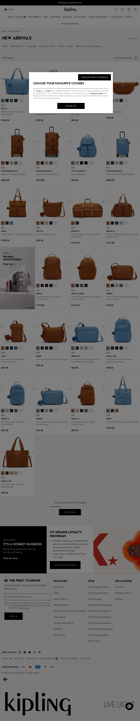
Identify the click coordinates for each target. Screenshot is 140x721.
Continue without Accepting (94, 77)
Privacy (39, 91)
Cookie (47, 91)
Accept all (71, 106)
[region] (71, 92)
